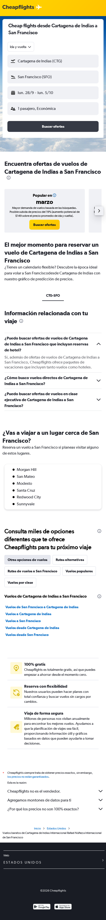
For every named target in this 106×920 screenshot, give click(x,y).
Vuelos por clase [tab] (20, 582)
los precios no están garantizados (28, 776)
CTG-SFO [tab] (53, 295)
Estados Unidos (56, 828)
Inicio (37, 828)
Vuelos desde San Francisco (27, 635)
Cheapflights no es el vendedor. (34, 791)
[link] (44, 225)
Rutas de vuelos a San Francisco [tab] (32, 571)
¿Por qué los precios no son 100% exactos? (43, 809)
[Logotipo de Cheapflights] (18, 7)
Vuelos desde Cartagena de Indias (32, 628)
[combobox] (20, 47)
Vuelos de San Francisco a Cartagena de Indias (41, 607)
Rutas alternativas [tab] (70, 560)
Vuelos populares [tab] (79, 571)
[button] (53, 61)
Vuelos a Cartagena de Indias (28, 614)
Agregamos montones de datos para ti (39, 800)
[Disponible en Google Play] (42, 907)
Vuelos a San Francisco (23, 621)
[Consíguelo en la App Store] (63, 907)
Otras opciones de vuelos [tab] (27, 560)
